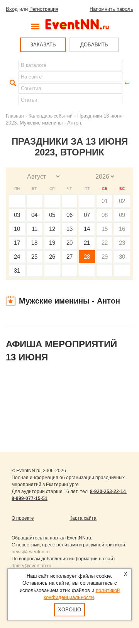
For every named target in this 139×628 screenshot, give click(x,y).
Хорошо (69, 610)
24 (17, 256)
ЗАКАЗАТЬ (43, 45)
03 (17, 215)
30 (122, 256)
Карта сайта (83, 518)
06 (69, 215)
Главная (15, 115)
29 (105, 256)
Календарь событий (51, 115)
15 (105, 228)
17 (17, 242)
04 (34, 215)
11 (34, 228)
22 (105, 242)
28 (87, 256)
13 (69, 228)
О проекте (23, 518)
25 (34, 256)
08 (105, 215)
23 (122, 242)
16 (122, 228)
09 (122, 215)
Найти (12, 83)
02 (122, 201)
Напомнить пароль (111, 9)
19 (52, 242)
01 (105, 201)
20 (69, 242)
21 (87, 242)
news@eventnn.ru (31, 552)
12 (52, 228)
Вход (12, 9)
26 (52, 256)
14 (87, 228)
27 (69, 256)
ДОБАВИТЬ (94, 45)
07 (87, 215)
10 (17, 228)
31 (17, 270)
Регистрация (43, 9)
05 (52, 215)
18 (34, 242)
